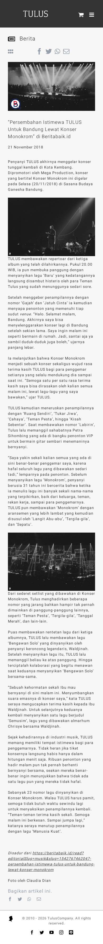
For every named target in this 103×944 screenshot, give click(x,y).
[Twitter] (20, 899)
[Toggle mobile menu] (92, 14)
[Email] (39, 899)
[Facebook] (10, 899)
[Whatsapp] (29, 899)
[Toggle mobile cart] (81, 14)
